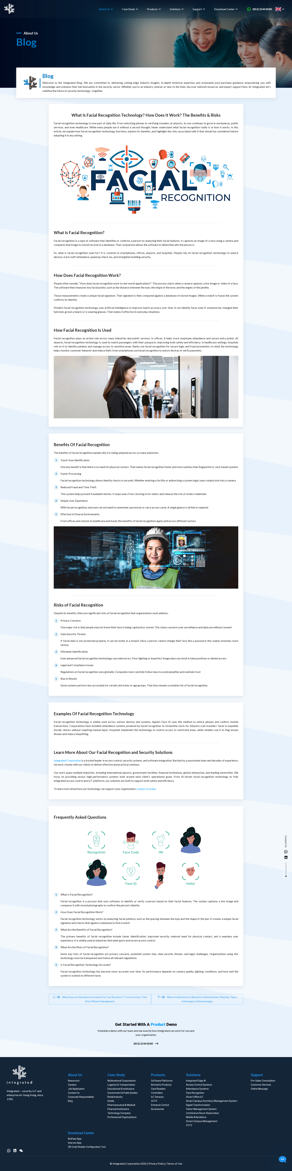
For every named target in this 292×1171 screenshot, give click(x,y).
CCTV (154, 1101)
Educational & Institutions (120, 1088)
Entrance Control (160, 1105)
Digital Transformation (198, 1105)
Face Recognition (195, 1092)
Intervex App (74, 1142)
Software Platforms (162, 1080)
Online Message (259, 1088)
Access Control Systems (199, 1084)
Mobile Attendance (196, 1117)
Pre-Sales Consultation (263, 1080)
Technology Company (119, 1113)
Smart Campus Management (201, 1121)
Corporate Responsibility (81, 1097)
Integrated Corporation (67, 760)
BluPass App (74, 1138)
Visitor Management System (201, 1109)
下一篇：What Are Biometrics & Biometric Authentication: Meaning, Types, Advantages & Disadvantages (197, 999)
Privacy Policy (156, 1163)
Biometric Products (161, 1084)
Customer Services (261, 1084)
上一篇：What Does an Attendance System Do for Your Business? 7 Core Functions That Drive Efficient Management (100, 999)
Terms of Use (174, 1163)
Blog (70, 1101)
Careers (72, 1084)
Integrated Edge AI (196, 1080)
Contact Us (74, 1092)
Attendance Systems (197, 1088)
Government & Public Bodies (122, 1092)
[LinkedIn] (15, 1151)
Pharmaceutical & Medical (121, 1105)
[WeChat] (21, 1151)
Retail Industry (115, 1097)
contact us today (146, 788)
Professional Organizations (122, 1117)
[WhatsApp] (9, 1151)
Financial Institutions (118, 1109)
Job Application (76, 1088)
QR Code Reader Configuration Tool (87, 1147)
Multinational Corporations (121, 1080)
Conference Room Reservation (202, 1113)
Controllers (157, 1092)
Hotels (110, 1101)
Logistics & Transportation (121, 1084)
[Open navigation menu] (286, 9)
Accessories (157, 1109)
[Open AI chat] (282, 1159)
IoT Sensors (157, 1097)
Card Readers (158, 1088)
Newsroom (74, 1080)
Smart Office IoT (194, 1097)
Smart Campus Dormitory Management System (211, 1101)
